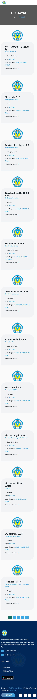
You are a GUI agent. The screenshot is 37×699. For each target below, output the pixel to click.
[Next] (27, 617)
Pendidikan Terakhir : (12, 68)
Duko (8, 104)
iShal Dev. (13, 690)
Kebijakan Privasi (7, 671)
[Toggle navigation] (35, 3)
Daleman (9, 540)
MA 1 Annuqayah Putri (15, 688)
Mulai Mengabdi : (16, 64)
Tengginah (10, 591)
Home (14, 17)
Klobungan (10, 298)
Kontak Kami (6, 668)
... (22, 617)
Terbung (9, 202)
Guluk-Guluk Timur (12, 442)
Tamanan (9, 492)
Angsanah (10, 394)
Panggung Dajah (12, 152)
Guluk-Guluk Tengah (13, 56)
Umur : (10, 59)
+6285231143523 (10, 651)
